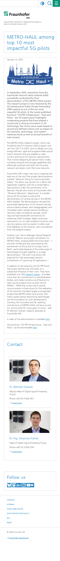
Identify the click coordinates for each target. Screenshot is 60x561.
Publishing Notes (15, 509)
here (48, 319)
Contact (11, 500)
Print (9, 523)
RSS (8, 518)
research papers (33, 274)
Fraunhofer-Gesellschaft (18, 538)
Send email (17, 403)
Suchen (49, 3)
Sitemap (10, 504)
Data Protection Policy (18, 514)
